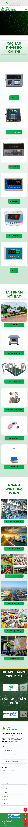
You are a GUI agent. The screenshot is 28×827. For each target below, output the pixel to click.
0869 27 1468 (17, 3)
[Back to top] (25, 824)
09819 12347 (20, 738)
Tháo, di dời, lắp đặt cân (10, 754)
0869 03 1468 (19, 1)
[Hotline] (25, 814)
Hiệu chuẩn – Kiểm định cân (11, 761)
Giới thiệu (6, 792)
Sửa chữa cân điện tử (10, 750)
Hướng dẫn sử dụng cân (10, 757)
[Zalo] (25, 810)
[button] (24, 8)
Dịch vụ (6, 796)
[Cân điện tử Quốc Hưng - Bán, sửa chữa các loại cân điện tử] (11, 8)
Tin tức (5, 799)
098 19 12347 (17, 5)
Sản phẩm (6, 803)
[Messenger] (25, 819)
